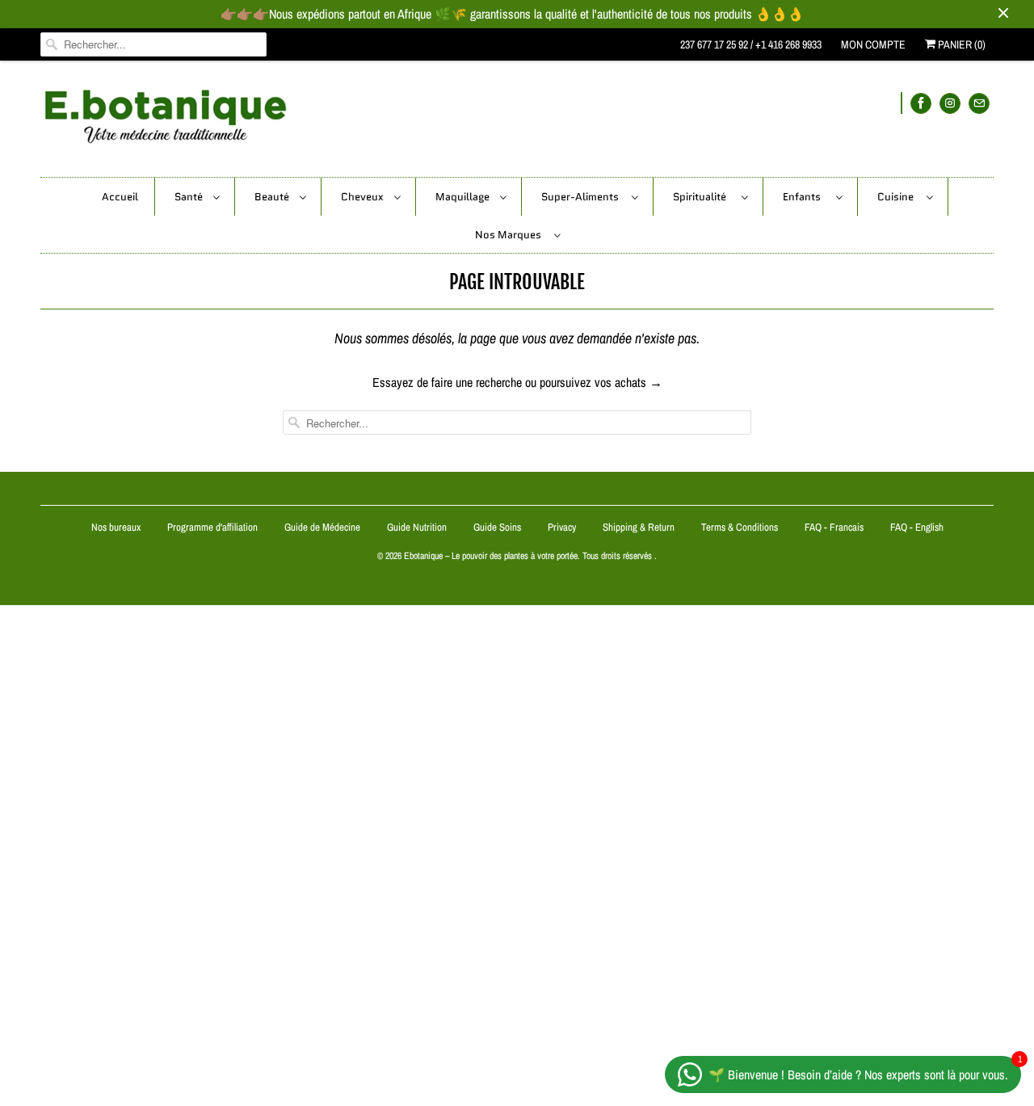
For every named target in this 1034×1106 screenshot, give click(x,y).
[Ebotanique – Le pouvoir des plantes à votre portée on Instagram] (949, 103)
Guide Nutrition (418, 527)
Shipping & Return (639, 527)
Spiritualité (703, 196)
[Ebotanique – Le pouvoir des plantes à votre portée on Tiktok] (901, 103)
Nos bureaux (116, 527)
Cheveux (363, 196)
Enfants (805, 196)
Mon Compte (873, 44)
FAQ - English (917, 527)
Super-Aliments (582, 196)
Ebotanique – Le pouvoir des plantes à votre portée (491, 555)
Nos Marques (510, 234)
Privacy (562, 527)
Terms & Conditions (739, 527)
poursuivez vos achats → (601, 382)
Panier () (960, 44)
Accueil (120, 196)
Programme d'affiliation (212, 527)
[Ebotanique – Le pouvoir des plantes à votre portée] (517, 123)
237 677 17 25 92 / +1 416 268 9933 (751, 44)
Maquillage (463, 196)
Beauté (273, 196)
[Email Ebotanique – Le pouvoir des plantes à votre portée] (979, 103)
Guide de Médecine (323, 527)
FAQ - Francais (834, 527)
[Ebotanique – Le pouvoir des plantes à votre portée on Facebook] (920, 103)
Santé (189, 196)
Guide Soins (498, 527)
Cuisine (897, 196)
